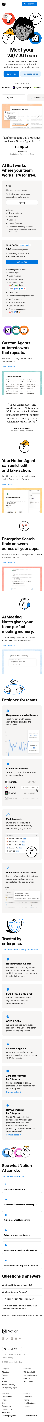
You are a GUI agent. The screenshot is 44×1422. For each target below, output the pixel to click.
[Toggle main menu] (40, 4)
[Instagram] (3, 1338)
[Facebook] (16, 1338)
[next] (32, 117)
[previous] (12, 117)
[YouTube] (20, 1338)
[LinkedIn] (11, 1338)
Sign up (22, 202)
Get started (22, 262)
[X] (7, 1338)
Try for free (11, 74)
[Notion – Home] (4, 4)
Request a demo (30, 74)
